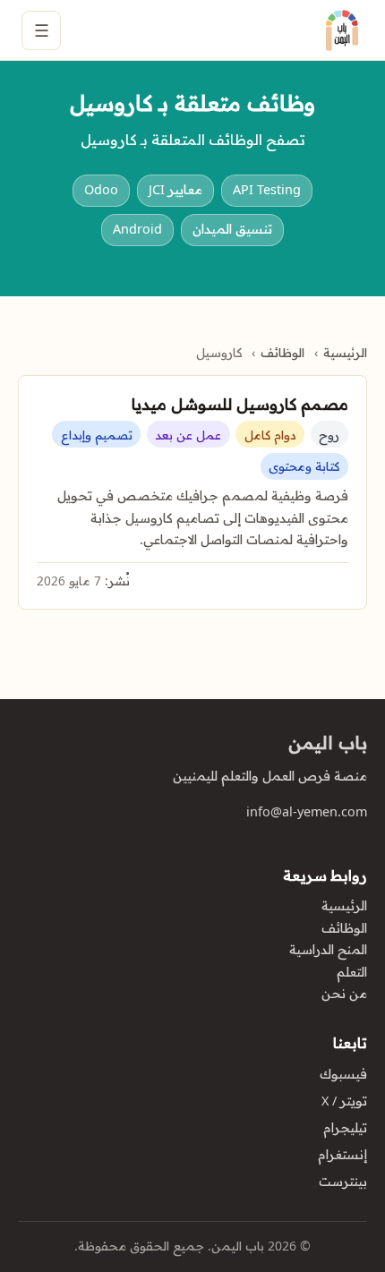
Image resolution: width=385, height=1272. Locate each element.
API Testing (267, 190)
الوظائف (282, 353)
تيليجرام (345, 1128)
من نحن (344, 994)
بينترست (343, 1182)
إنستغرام (342, 1155)
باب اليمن (327, 742)
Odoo (101, 190)
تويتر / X (344, 1101)
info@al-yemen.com (306, 812)
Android (137, 229)
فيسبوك (343, 1074)
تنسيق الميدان (232, 229)
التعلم (352, 972)
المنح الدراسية (328, 950)
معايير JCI (175, 190)
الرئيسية (345, 353)
